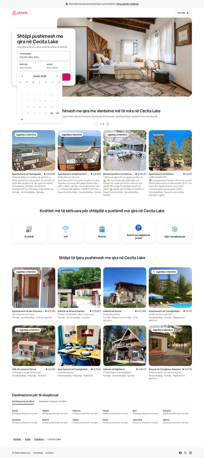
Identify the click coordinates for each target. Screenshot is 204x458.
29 (51, 113)
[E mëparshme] (96, 124)
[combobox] (43, 57)
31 (22, 119)
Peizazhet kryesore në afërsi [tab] (53, 401)
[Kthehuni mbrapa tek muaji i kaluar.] (22, 76)
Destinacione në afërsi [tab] (23, 401)
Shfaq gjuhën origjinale (127, 4)
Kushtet (50, 452)
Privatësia (38, 452)
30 (57, 113)
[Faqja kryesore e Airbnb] (19, 12)
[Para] (107, 124)
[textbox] (30, 67)
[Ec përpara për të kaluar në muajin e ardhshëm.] (57, 76)
